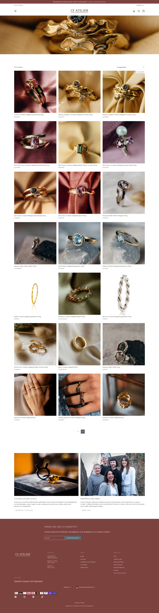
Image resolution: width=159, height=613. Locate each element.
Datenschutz (18, 581)
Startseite (75, 31)
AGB (31, 581)
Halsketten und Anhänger (88, 562)
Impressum (26, 581)
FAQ (115, 556)
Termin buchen (18, 5)
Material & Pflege (24, 510)
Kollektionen (82, 31)
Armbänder (84, 564)
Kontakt (116, 570)
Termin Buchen (118, 564)
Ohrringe (83, 559)
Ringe (82, 556)
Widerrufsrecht (38, 581)
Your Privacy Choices (120, 573)
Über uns (86, 510)
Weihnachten (84, 567)
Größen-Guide (118, 559)
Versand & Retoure (119, 567)
